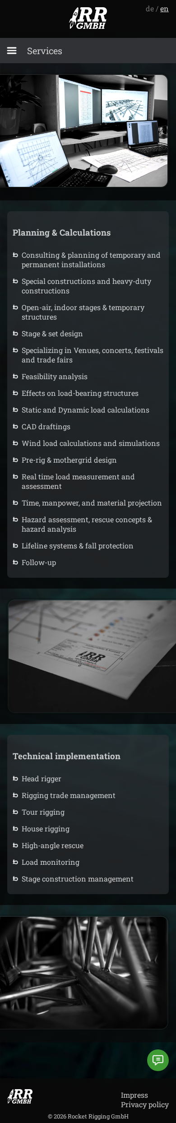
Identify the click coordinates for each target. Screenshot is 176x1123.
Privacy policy (145, 1104)
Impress (134, 1095)
